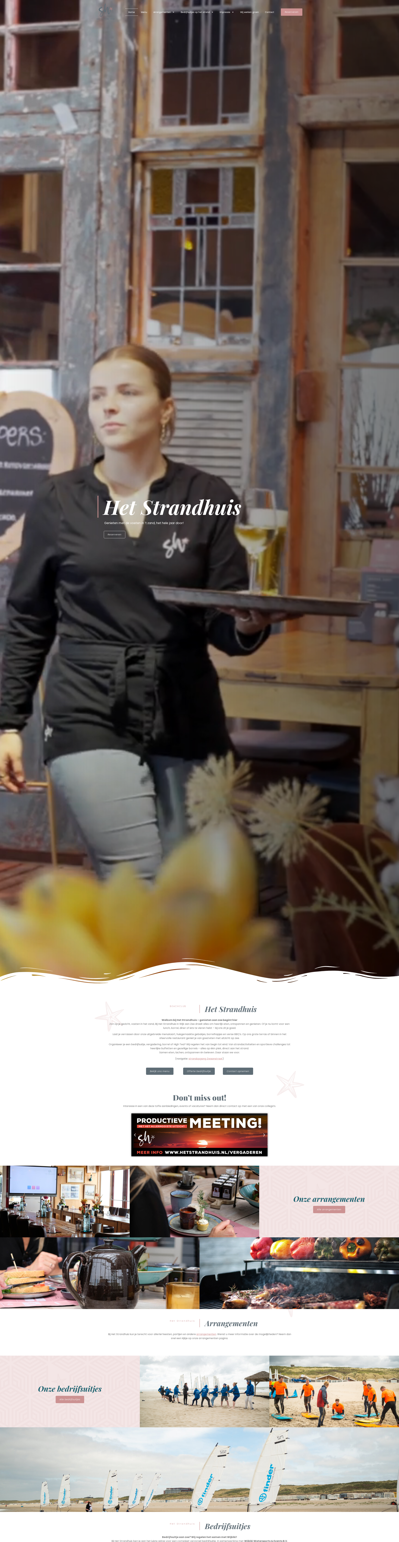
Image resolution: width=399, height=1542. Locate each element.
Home (131, 12)
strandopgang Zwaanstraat (206, 1058)
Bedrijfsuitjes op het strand (195, 12)
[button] (135, 1135)
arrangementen (206, 1334)
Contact (269, 12)
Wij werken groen (249, 12)
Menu (144, 12)
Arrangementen (162, 12)
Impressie (225, 12)
